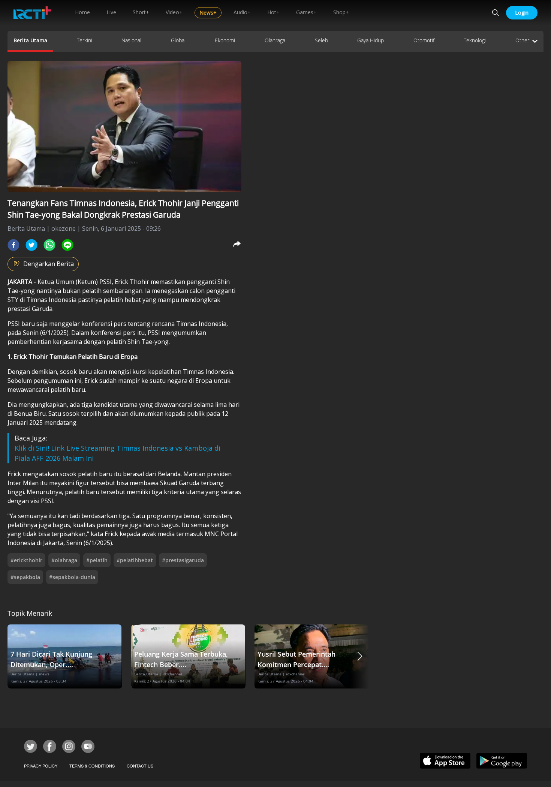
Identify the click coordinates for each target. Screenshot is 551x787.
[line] (67, 245)
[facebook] (13, 245)
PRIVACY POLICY (40, 766)
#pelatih (97, 560)
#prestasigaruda (183, 560)
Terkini (84, 40)
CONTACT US (140, 766)
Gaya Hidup (370, 40)
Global (178, 40)
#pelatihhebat (135, 560)
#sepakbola (25, 577)
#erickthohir (26, 560)
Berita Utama (30, 40)
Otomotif (423, 40)
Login (522, 12)
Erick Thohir (133, 282)
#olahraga (64, 560)
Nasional (131, 40)
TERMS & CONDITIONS (92, 766)
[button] (359, 656)
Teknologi (475, 40)
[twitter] (31, 245)
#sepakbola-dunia (72, 577)
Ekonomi (225, 40)
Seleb (321, 40)
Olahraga (275, 40)
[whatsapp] (49, 245)
